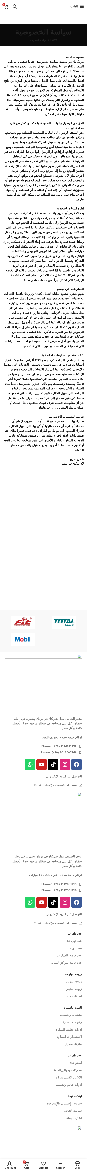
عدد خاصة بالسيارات (69, 955)
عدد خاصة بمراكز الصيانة (66, 962)
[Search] (15, 6)
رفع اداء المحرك (72, 1022)
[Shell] (64, 639)
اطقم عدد (76, 1062)
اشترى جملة (74, 1118)
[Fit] (23, 622)
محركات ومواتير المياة (68, 1070)
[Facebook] (76, 764)
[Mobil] (23, 639)
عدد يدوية (76, 948)
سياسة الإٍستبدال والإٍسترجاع (64, 1103)
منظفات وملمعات (71, 1014)
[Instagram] (65, 764)
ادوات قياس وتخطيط (69, 1084)
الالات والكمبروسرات (69, 1077)
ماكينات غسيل (73, 1044)
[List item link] (43, 746)
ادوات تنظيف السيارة (69, 1029)
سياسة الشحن (73, 1110)
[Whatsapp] (30, 764)
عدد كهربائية (74, 940)
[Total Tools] (64, 622)
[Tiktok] (53, 764)
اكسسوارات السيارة (69, 1036)
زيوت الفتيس (74, 989)
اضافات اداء (74, 996)
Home (53, 40)
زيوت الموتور (74, 981)
